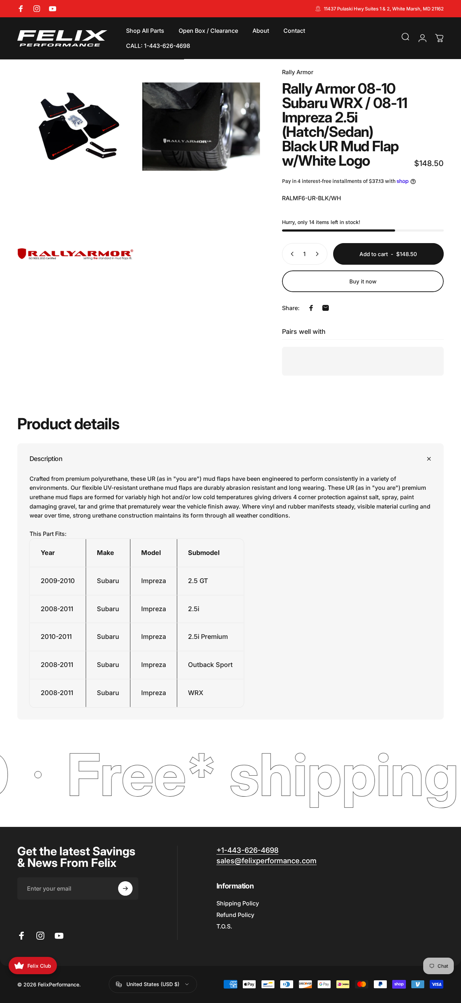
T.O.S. (224, 926)
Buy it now (362, 281)
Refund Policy (235, 914)
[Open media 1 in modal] (76, 126)
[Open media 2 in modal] (201, 126)
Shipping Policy (237, 903)
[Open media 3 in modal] (76, 251)
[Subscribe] (125, 888)
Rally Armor (297, 72)
